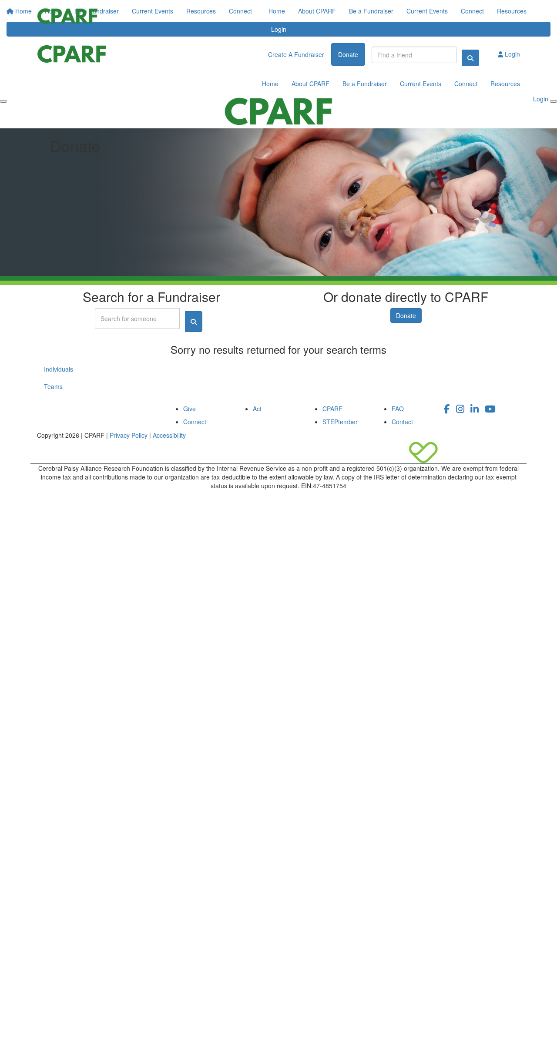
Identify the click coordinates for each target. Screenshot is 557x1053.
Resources (512, 11)
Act (257, 408)
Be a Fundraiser (371, 11)
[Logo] (67, 16)
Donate (406, 315)
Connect (472, 11)
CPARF (332, 408)
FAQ (398, 408)
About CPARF (317, 11)
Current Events (427, 11)
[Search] (470, 58)
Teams (53, 386)
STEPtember (340, 421)
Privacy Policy (129, 435)
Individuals (58, 369)
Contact (402, 421)
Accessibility (169, 435)
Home (276, 11)
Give (189, 408)
